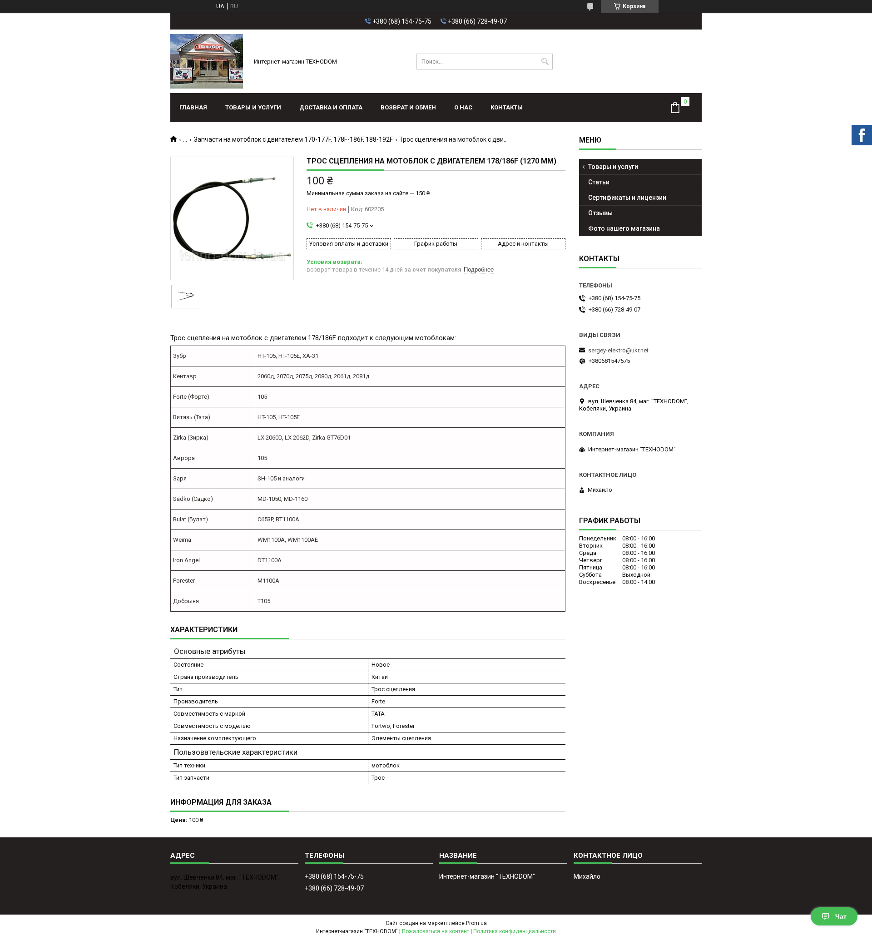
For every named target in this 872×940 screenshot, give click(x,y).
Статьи (598, 182)
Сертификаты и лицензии (627, 197)
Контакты (506, 107)
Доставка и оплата (330, 107)
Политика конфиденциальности (514, 931)
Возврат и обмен (408, 107)
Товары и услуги (253, 107)
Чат (841, 916)
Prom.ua (476, 923)
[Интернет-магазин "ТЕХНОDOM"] (206, 61)
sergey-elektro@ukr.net (618, 350)
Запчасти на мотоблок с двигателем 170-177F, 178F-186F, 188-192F (293, 139)
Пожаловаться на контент (435, 931)
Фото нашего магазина (624, 228)
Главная (193, 107)
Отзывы (600, 213)
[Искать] (545, 61)
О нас (463, 107)
